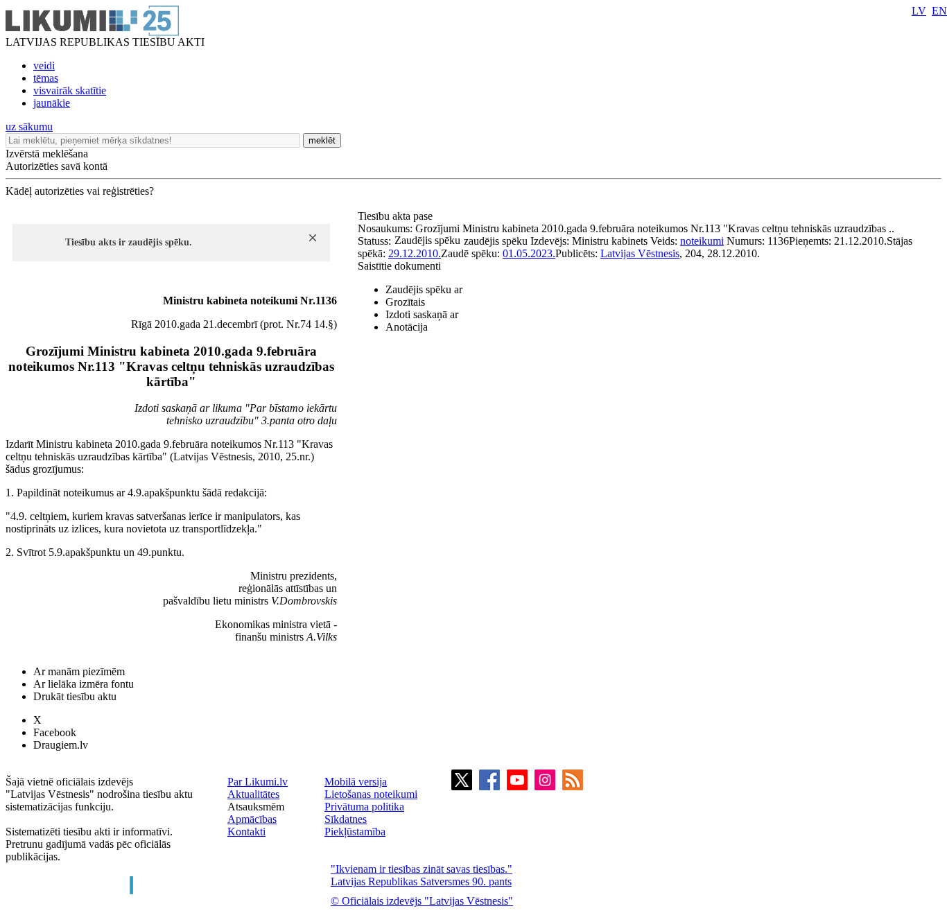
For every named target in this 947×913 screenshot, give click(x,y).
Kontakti (246, 831)
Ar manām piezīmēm (79, 671)
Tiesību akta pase (396, 216)
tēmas (45, 78)
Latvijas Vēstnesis (639, 253)
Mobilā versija (355, 782)
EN (939, 11)
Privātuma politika (364, 806)
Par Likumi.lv (257, 782)
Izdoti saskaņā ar (421, 314)
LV (919, 11)
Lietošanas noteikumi (370, 794)
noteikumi (702, 241)
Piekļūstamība (354, 831)
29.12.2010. (414, 253)
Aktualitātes (253, 794)
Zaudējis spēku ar (423, 289)
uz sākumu (29, 126)
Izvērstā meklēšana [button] (47, 153)
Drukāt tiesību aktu (74, 696)
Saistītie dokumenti (399, 266)
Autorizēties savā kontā (56, 166)
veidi (44, 65)
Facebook (54, 732)
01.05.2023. (529, 253)
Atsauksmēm (255, 806)
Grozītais (405, 302)
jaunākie (51, 103)
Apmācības (252, 819)
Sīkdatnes (345, 819)
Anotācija (406, 327)
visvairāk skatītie (69, 90)
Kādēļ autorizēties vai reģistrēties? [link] (80, 191)
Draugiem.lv (60, 745)
